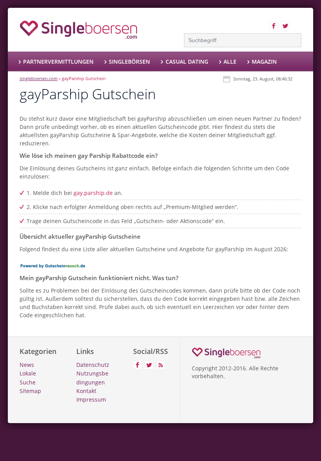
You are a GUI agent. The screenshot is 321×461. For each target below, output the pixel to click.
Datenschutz (92, 364)
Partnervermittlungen (58, 61)
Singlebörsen (129, 61)
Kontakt (86, 391)
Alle (230, 61)
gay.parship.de (93, 193)
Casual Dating (187, 61)
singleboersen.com (39, 78)
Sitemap (30, 391)
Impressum (91, 399)
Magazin (264, 61)
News (27, 364)
